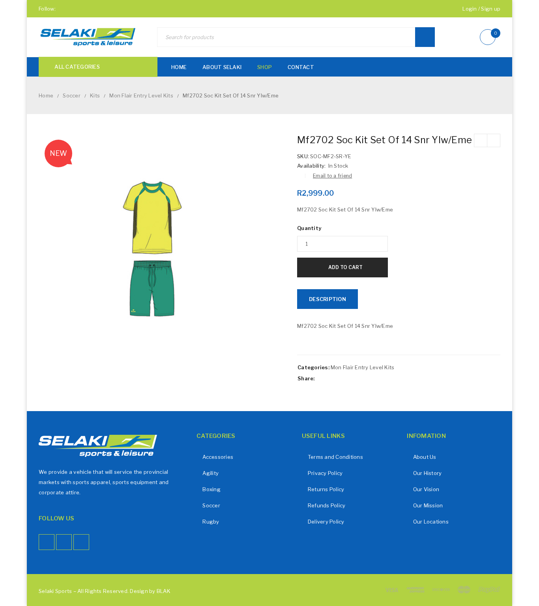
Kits (95, 95)
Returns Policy (326, 489)
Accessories (217, 457)
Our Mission (428, 505)
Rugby (210, 521)
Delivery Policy (326, 521)
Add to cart (345, 267)
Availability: (311, 166)
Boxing (211, 489)
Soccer (71, 95)
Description (327, 299)
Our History (427, 473)
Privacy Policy (325, 473)
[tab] (327, 299)
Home (46, 95)
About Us (424, 457)
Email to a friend (332, 176)
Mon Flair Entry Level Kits (141, 95)
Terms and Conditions (335, 457)
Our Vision (426, 489)
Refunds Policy (327, 505)
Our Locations (431, 521)
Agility (210, 473)
